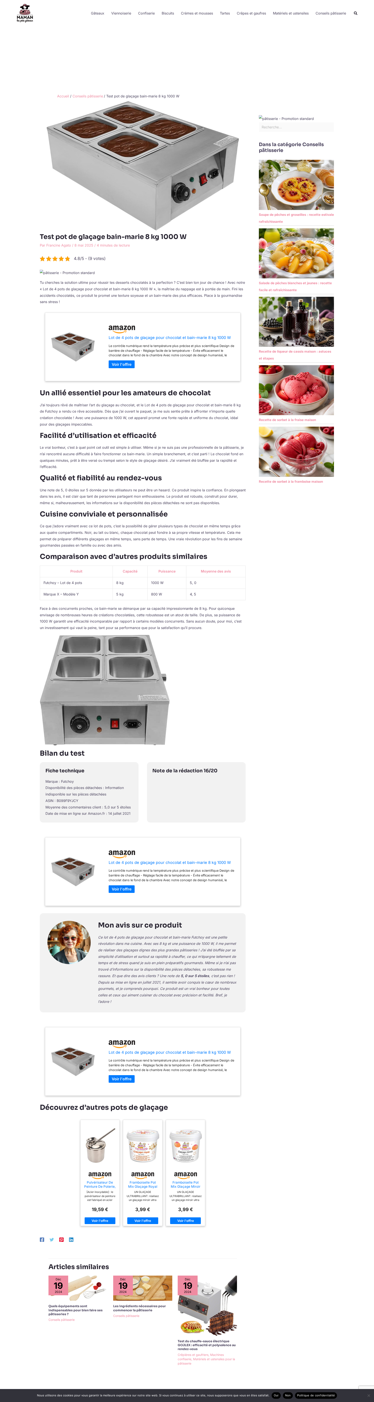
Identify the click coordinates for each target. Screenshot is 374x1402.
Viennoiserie (121, 13)
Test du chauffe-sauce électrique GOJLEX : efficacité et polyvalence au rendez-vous (207, 1345)
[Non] (368, 1395)
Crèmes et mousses (197, 13)
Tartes (225, 13)
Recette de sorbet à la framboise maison (291, 481)
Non (288, 1395)
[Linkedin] (71, 1239)
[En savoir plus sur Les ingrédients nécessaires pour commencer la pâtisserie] (142, 1288)
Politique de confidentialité (316, 1395)
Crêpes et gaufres (251, 13)
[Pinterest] (61, 1239)
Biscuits (168, 13)
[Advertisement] (187, 59)
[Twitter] (52, 1239)
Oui (276, 1395)
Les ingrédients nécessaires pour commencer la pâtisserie (139, 1308)
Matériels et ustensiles (291, 13)
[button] (356, 13)
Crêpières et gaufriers (193, 1355)
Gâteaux (97, 13)
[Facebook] (42, 1239)
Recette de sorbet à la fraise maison (287, 420)
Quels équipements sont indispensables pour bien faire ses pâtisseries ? (75, 1310)
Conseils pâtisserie (331, 13)
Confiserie (146, 13)
